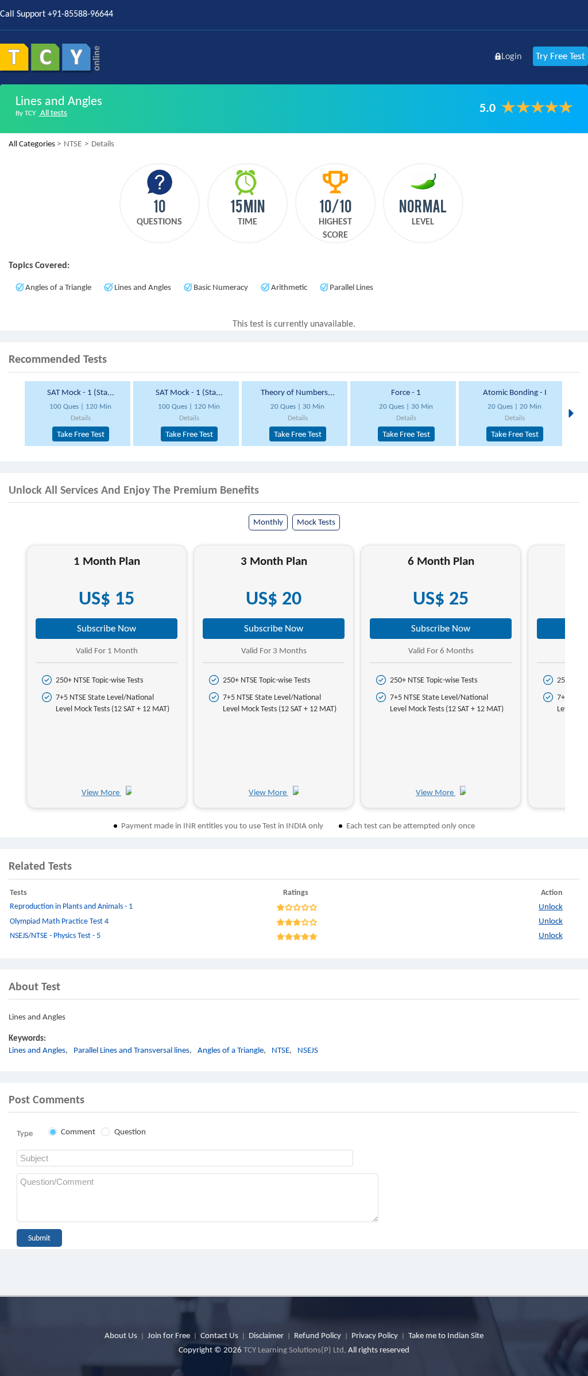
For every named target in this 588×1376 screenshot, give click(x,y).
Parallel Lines (351, 287)
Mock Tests (316, 522)
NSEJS (307, 1050)
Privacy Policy (374, 1335)
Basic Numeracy (221, 287)
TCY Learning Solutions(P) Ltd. (294, 1349)
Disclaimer (266, 1335)
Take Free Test (81, 434)
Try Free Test (560, 56)
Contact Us (219, 1335)
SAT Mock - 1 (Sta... (80, 392)
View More (101, 792)
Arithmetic (289, 287)
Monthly (268, 522)
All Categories (32, 143)
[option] (74, 413)
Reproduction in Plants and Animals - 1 (71, 906)
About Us (121, 1335)
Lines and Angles (142, 287)
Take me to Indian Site (445, 1335)
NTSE (280, 1050)
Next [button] (570, 413)
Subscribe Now (106, 628)
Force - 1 (406, 392)
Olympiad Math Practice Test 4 (59, 921)
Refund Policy (317, 1335)
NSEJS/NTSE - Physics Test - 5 (55, 935)
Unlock (551, 906)
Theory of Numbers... (298, 392)
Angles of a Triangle (58, 287)
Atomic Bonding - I (515, 392)
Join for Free (169, 1335)
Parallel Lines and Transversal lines (131, 1050)
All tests (52, 112)
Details (81, 417)
